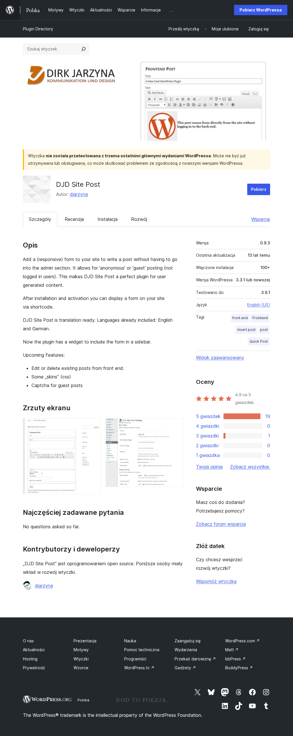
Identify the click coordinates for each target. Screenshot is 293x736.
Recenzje (74, 219)
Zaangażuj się (188, 640)
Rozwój (139, 219)
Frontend (260, 318)
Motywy (81, 649)
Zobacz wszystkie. (250, 467)
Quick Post (259, 341)
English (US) (258, 304)
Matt (232, 649)
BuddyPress (239, 667)
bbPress (235, 658)
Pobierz (258, 189)
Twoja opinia (209, 467)
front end (240, 318)
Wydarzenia (186, 649)
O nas (28, 640)
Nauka (130, 640)
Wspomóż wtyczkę (216, 581)
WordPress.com (242, 640)
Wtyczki (81, 658)
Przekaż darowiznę (195, 658)
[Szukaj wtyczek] (83, 49)
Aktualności (34, 649)
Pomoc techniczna (141, 649)
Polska (83, 700)
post (264, 329)
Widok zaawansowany (220, 357)
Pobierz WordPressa (260, 9)
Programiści (135, 658)
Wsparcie (260, 219)
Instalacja (108, 219)
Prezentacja (85, 640)
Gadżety (185, 667)
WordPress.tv (139, 667)
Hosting (30, 658)
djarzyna (79, 194)
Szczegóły (40, 219)
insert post (246, 329)
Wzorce (81, 667)
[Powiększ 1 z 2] (93, 426)
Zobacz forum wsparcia (221, 524)
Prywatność (34, 667)
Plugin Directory (38, 28)
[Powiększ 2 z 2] (176, 426)
